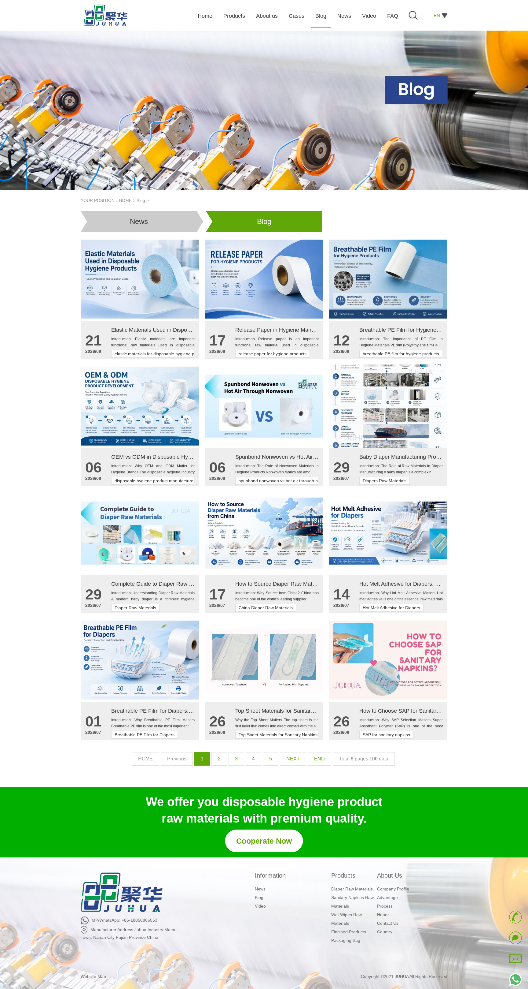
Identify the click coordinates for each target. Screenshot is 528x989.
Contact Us (387, 923)
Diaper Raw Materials (135, 607)
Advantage (387, 897)
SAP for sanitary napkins (386, 734)
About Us (389, 875)
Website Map (93, 976)
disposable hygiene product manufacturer (155, 480)
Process (385, 906)
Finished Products (348, 931)
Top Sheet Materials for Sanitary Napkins (278, 734)
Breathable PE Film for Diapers (144, 734)
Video (260, 906)
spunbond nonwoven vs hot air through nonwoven (287, 480)
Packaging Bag (345, 940)
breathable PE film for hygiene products (401, 353)
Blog (141, 200)
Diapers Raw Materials (384, 480)
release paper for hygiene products (272, 353)
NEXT (293, 758)
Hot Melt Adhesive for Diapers (391, 607)
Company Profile (393, 888)
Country (384, 931)
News (139, 221)
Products (343, 875)
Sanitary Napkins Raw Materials (352, 902)
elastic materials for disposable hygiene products (162, 353)
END (319, 758)
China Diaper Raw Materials (266, 607)
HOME (125, 200)
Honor (383, 914)
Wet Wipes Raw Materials (346, 919)
